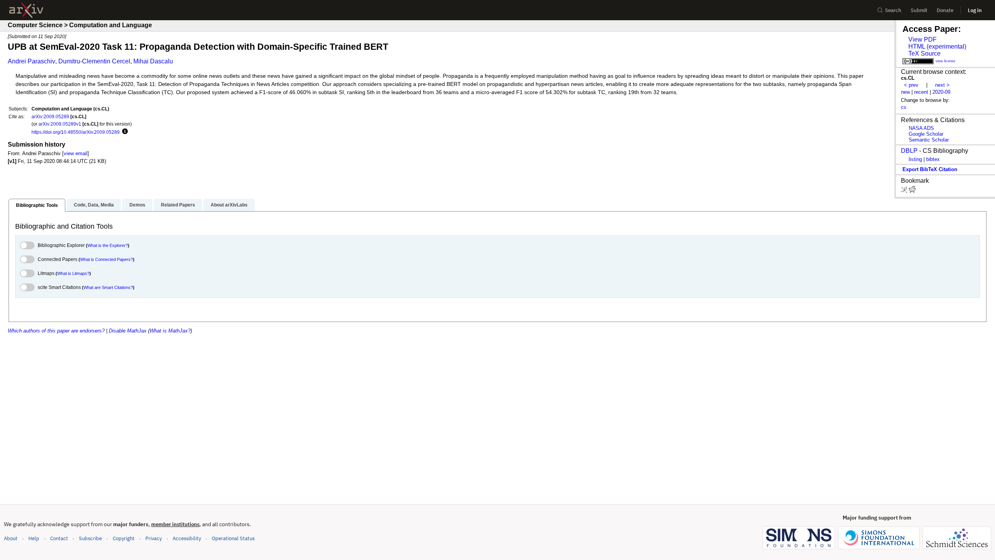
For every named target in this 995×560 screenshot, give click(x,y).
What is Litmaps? (73, 273)
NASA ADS (921, 128)
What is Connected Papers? (106, 259)
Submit (919, 10)
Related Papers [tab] (178, 205)
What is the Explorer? (107, 245)
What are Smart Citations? (108, 287)
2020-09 (941, 92)
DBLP (909, 150)
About (10, 538)
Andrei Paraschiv (31, 61)
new (905, 92)
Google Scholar (926, 134)
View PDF (922, 39)
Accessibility (187, 538)
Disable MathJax (128, 331)
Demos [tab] (137, 205)
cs (903, 107)
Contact (59, 538)
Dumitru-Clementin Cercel (94, 61)
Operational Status (233, 538)
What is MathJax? (170, 331)
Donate (945, 10)
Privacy (153, 538)
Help (33, 538)
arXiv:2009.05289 (50, 116)
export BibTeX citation (929, 169)
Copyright (123, 538)
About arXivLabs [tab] (229, 205)
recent (921, 92)
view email (75, 153)
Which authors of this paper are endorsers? (56, 331)
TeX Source (924, 53)
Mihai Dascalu (153, 61)
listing (915, 159)
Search (893, 10)
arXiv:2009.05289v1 (59, 123)
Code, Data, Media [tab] (94, 205)
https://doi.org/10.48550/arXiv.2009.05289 (75, 132)
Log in (975, 10)
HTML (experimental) (937, 46)
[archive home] (26, 10)
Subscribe (90, 538)
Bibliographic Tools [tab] (37, 205)
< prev (911, 85)
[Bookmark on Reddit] (912, 191)
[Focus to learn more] (124, 131)
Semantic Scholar (929, 140)
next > (942, 85)
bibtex (933, 159)
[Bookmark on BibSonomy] (905, 191)
